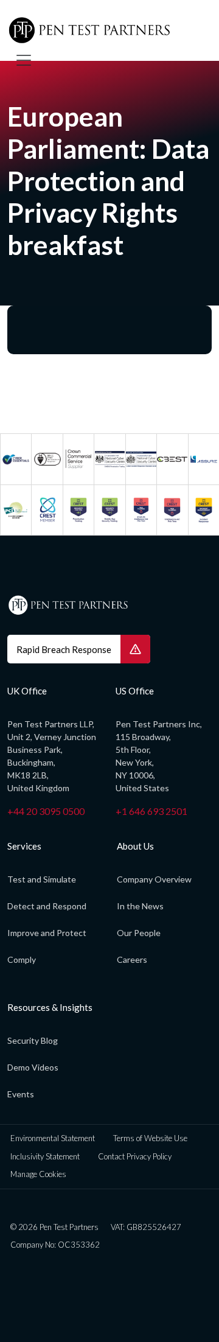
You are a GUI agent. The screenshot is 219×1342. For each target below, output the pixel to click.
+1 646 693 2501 (151, 811)
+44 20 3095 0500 (46, 811)
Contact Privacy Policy (135, 1156)
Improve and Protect (46, 933)
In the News (140, 906)
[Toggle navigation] (23, 60)
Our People (139, 933)
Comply (21, 959)
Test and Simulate (41, 879)
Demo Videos (32, 1067)
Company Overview (154, 879)
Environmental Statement (52, 1138)
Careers (132, 959)
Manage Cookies (38, 1174)
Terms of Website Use (150, 1138)
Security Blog (32, 1040)
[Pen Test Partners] (104, 30)
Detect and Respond (46, 906)
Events (20, 1094)
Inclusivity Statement (45, 1156)
